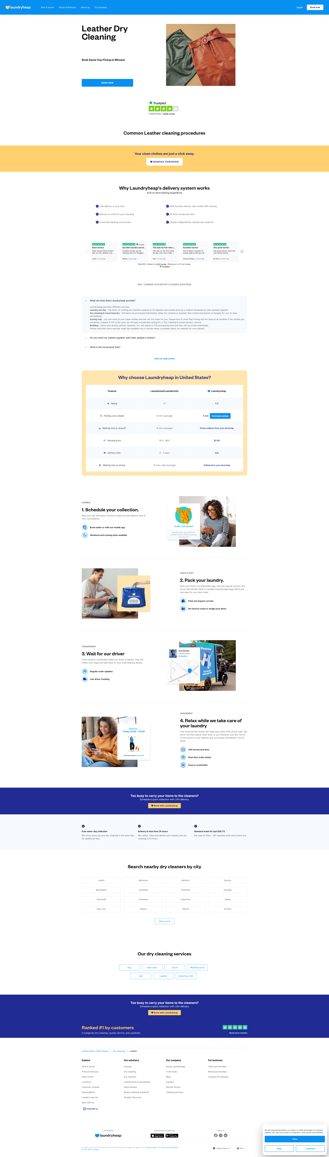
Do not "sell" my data (90, 1149)
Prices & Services (67, 7)
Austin (101, 880)
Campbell (143, 890)
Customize (310, 1148)
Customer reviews (90, 1087)
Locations (86, 1082)
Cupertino (185, 899)
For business (101, 7)
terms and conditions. (170, 1147)
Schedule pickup (220, 416)
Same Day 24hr (186, 976)
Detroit (185, 909)
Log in (300, 7)
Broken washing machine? (136, 1092)
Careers (170, 1082)
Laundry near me (90, 1097)
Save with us (88, 1102)
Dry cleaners (130, 1076)
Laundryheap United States (95, 1051)
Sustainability (88, 1092)
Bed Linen (152, 967)
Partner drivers (173, 1087)
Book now (315, 7)
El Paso (227, 909)
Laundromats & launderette (137, 1082)
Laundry (128, 1066)
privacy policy (152, 1147)
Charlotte (185, 890)
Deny (279, 1148)
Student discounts (132, 1097)
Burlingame (101, 890)
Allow (294, 1139)
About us (85, 7)
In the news (171, 1071)
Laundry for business (218, 1076)
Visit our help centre (164, 358)
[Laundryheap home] (18, 7)
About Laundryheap (175, 1066)
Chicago (228, 890)
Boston (227, 880)
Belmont (186, 880)
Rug (129, 967)
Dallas (228, 899)
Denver (143, 909)
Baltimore (143, 880)
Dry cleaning (119, 1051)
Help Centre (87, 1076)
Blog (168, 1076)
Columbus (143, 899)
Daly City (101, 909)
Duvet (175, 967)
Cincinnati (101, 899)
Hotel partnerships (217, 1066)
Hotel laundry (130, 1087)
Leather (163, 976)
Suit (141, 976)
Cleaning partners (174, 1092)
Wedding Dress (197, 967)
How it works (47, 7)
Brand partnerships (217, 1071)
